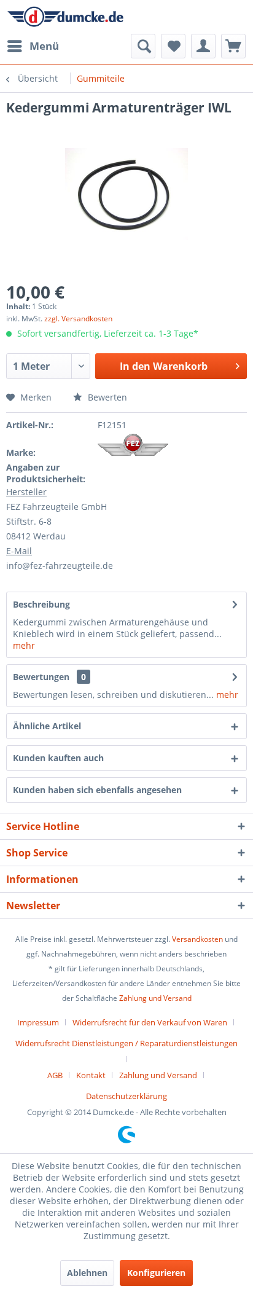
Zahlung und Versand (155, 998)
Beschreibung (41, 604)
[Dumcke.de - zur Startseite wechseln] (65, 17)
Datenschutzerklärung (126, 1096)
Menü (44, 46)
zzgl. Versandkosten (78, 318)
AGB (55, 1075)
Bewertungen (41, 677)
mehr (24, 645)
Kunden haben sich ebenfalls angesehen (97, 790)
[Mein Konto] (203, 46)
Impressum (38, 1022)
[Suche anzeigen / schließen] (143, 46)
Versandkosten (197, 939)
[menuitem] (32, 46)
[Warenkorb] (233, 46)
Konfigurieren (156, 1272)
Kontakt (91, 1075)
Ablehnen (87, 1272)
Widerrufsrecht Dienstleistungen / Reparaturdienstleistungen (126, 1043)
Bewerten (106, 397)
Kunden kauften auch (58, 758)
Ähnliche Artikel (47, 726)
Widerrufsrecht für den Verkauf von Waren (149, 1022)
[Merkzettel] (173, 46)
